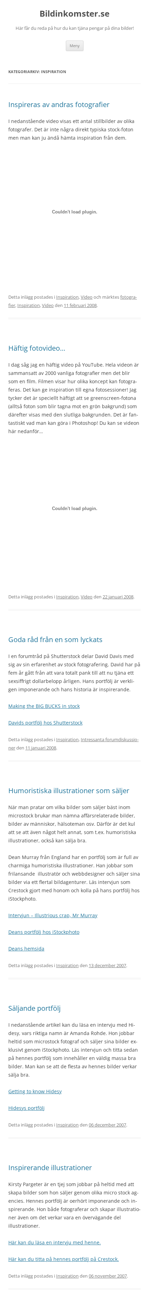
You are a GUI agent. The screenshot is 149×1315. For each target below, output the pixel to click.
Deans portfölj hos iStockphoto (43, 932)
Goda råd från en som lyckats (55, 639)
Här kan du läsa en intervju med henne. (54, 1242)
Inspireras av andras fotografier (58, 104)
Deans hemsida (26, 948)
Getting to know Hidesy (35, 1091)
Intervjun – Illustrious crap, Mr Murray (52, 915)
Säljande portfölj (34, 1008)
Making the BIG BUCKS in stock (44, 706)
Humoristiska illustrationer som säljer (68, 790)
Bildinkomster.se (74, 13)
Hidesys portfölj (26, 1108)
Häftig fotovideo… (36, 348)
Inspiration (67, 297)
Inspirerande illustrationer (50, 1167)
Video (87, 297)
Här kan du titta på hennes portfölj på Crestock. (63, 1259)
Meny (75, 45)
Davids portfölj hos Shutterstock (45, 722)
